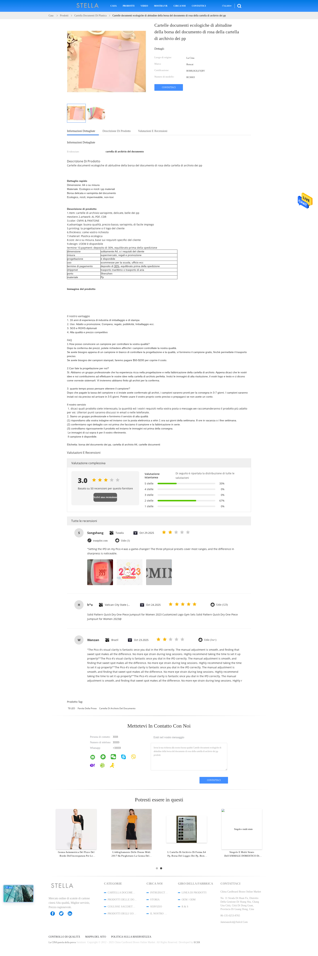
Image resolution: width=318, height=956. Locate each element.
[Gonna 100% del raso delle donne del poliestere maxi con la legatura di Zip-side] (131, 829)
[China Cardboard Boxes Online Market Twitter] (63, 913)
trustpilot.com (100, 540)
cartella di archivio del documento (117, 708)
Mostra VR (160, 6)
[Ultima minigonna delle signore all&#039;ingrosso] (186, 829)
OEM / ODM (188, 899)
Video (144, 6)
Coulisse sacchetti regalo (122, 906)
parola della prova (87, 708)
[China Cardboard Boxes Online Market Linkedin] (72, 913)
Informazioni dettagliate (81, 131)
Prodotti (129, 6)
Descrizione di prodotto (117, 131)
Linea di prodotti (194, 892)
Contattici (199, 6)
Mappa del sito (95, 937)
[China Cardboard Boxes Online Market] (95, 758)
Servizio (156, 906)
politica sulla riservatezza (131, 937)
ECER (197, 942)
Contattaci (169, 87)
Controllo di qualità (64, 937)
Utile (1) (125, 540)
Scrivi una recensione (105, 497)
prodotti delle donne (122, 899)
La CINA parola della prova (62, 942)
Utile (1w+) (210, 639)
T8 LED (71, 708)
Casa (113, 6)
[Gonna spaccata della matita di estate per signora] (242, 829)
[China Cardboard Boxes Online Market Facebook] (54, 913)
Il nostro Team (159, 913)
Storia (155, 899)
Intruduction (159, 892)
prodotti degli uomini (122, 913)
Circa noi (180, 6)
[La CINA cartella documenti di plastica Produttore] (88, 6)
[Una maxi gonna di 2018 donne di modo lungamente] (76, 829)
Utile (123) (222, 604)
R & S (185, 906)
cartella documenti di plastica (122, 892)
